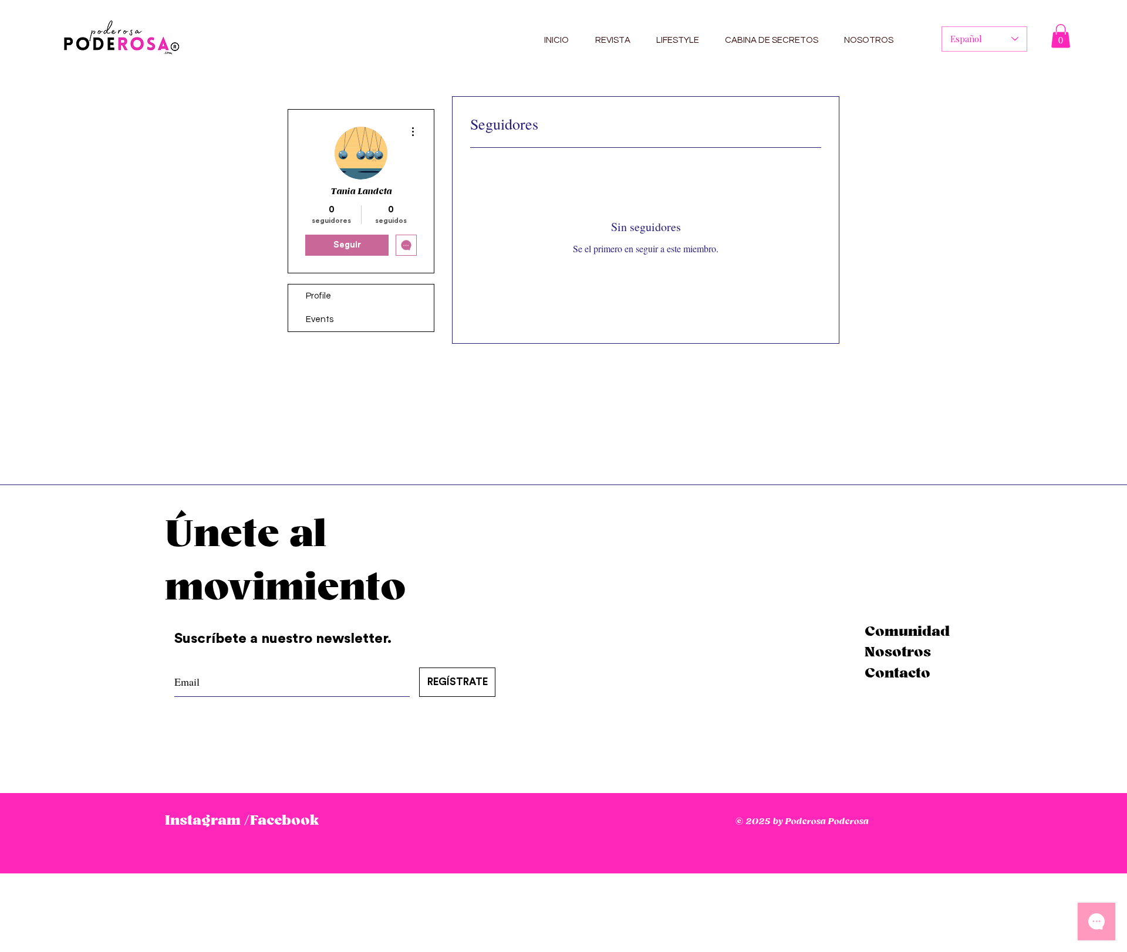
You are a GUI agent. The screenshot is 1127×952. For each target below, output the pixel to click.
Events (319, 319)
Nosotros (898, 652)
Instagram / (207, 821)
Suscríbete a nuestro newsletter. (284, 639)
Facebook (284, 821)
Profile (318, 296)
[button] (1061, 36)
